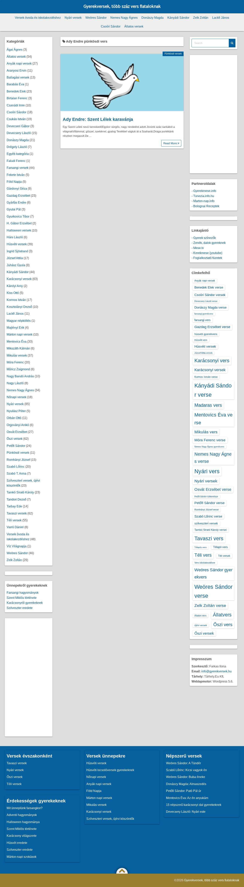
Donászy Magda (152, 17)
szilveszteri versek (206, 523)
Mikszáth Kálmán (18, 348)
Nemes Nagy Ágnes (124, 17)
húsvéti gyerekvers (205, 334)
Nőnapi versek (16, 397)
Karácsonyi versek (19, 279)
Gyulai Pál (14, 209)
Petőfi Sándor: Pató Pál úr (183, 790)
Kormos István (16, 300)
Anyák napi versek (19, 63)
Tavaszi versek (17, 513)
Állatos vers (200, 615)
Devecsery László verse (205, 301)
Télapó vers (220, 547)
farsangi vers (202, 320)
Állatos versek (133, 26)
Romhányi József (18, 459)
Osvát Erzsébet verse (212, 489)
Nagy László (15, 383)
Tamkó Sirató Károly (20, 492)
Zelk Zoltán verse (210, 605)
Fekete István (16, 174)
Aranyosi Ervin (16, 70)
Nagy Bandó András (20, 376)
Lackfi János (220, 17)
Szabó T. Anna (16, 473)
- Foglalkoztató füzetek (207, 258)
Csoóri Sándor (110, 26)
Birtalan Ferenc (17, 98)
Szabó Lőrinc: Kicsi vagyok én (186, 770)
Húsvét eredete (17, 842)
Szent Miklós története (22, 597)
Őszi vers (222, 624)
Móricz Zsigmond (18, 369)
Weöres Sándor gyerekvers (213, 573)
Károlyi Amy (15, 286)
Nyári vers (207, 471)
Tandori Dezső (16, 499)
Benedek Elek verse (208, 287)
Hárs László (15, 237)
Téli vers (203, 555)
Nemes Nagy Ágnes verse (213, 458)
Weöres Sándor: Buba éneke (185, 777)
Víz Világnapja (16, 546)
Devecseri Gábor (18, 126)
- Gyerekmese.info (204, 190)
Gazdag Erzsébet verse (212, 327)
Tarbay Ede (14, 506)
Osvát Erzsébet (17, 431)
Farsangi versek (17, 167)
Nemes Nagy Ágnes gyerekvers (209, 447)
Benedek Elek (16, 91)
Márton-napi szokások (21, 856)
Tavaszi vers (208, 538)
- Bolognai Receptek (205, 206)
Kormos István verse (206, 376)
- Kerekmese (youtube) (207, 253)
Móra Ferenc (15, 362)
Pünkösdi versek (173, 53)
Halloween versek (19, 230)
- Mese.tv (198, 248)
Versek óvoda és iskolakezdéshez (38, 17)
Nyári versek (73, 17)
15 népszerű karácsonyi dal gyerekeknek (193, 804)
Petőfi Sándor (16, 445)
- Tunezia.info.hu (203, 196)
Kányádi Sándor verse (213, 390)
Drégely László (17, 147)
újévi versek (200, 625)
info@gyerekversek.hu (216, 671)
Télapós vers (200, 547)
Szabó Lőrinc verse (208, 516)
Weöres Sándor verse (213, 591)
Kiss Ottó (13, 292)
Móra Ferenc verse (210, 440)
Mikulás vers (206, 432)
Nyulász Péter (16, 411)
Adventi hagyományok (22, 815)
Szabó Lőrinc (16, 466)
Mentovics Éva (16, 341)
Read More (170, 143)
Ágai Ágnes (14, 49)
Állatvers (222, 614)
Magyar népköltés (19, 320)
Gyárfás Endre (16, 202)
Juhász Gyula (16, 265)
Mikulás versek (17, 355)
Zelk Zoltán (200, 17)
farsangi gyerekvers (203, 314)
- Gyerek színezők (204, 237)
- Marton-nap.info (203, 201)
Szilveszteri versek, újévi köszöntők (110, 818)
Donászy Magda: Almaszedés (186, 784)
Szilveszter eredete (20, 608)
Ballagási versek (18, 77)
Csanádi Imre (16, 105)
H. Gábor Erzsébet (19, 223)
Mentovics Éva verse (213, 418)
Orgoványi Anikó (18, 425)
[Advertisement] (29, 677)
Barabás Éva (15, 84)
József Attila (15, 258)
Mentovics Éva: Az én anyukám (187, 798)
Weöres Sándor (96, 17)
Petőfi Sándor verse (209, 503)
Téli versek (14, 520)
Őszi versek (14, 438)
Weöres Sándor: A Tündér (183, 763)
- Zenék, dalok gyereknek (209, 242)
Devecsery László (19, 133)
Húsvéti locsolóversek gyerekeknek (110, 770)
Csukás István (16, 119)
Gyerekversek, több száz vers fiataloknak (122, 6)
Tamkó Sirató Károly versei (210, 529)
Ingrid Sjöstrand (17, 251)
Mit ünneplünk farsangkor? (25, 808)
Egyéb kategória (18, 153)
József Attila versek (203, 353)
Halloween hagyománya (23, 822)
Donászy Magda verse (210, 307)
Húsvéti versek (17, 244)
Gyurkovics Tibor (18, 216)
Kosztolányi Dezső (19, 306)
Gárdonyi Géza (17, 188)
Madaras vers (208, 405)
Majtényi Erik (15, 327)
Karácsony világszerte (22, 835)
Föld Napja (14, 181)
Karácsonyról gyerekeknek (25, 602)
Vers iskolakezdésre (204, 562)
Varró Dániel (15, 527)
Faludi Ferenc (16, 161)
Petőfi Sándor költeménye (206, 496)
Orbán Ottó (14, 418)
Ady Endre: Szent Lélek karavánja (98, 119)
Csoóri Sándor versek (210, 295)
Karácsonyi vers (211, 360)
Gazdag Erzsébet (18, 195)
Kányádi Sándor (178, 17)
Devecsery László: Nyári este (185, 811)
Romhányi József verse (206, 509)
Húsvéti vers (200, 340)
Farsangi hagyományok (23, 592)
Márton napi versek (19, 334)
